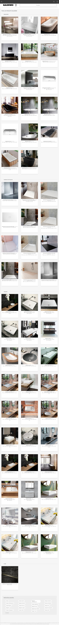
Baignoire (7, 607)
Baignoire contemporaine (34, 601)
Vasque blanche (8, 605)
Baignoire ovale (34, 606)
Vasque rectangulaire (9, 610)
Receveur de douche (48, 603)
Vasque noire (47, 605)
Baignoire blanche (22, 603)
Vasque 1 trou (34, 611)
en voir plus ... (7, 612)
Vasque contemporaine (10, 603)
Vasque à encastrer (48, 600)
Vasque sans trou (22, 605)
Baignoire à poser (22, 607)
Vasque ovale (47, 610)
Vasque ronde (21, 610)
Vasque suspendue (35, 604)
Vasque (7, 600)
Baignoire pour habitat (35, 608)
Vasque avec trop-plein (48, 607)
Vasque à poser (21, 600)
